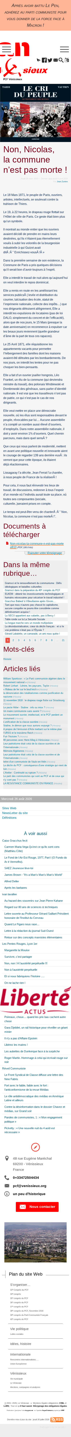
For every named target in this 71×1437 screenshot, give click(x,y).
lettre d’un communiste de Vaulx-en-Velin (24, 761)
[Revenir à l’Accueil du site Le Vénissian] (12, 69)
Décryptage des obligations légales (50, 1406)
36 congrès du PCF (19, 1302)
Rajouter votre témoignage (45, 553)
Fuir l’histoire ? (11, 736)
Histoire (7, 659)
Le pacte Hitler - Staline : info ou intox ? (24, 707)
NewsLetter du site (15, 813)
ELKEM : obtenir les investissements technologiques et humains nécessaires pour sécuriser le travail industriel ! (34, 596)
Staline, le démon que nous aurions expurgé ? (27, 725)
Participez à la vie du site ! (53, 1427)
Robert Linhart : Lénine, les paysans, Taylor (26, 685)
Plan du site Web (25, 1274)
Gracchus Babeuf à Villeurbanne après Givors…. (30, 601)
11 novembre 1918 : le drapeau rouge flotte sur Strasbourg (33, 700)
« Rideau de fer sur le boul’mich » (21, 689)
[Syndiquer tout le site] (57, 1419)
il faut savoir (26, 1406)
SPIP (62, 1410)
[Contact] (55, 60)
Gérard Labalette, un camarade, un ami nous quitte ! (32, 633)
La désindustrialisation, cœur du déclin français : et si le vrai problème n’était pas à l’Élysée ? (34, 628)
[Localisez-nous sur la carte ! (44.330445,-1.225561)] (35, 1147)
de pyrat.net (29, 1410)
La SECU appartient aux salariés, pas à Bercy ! (30, 615)
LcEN (6, 1406)
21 (63, 640)
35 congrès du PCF (19, 1298)
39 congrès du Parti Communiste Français (29, 1315)
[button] (39, 60)
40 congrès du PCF (19, 1319)
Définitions (9, 817)
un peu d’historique (29, 1194)
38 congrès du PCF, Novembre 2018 (26, 1311)
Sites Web (9, 808)
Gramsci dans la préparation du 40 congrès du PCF (32, 590)
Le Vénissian (15, 1383)
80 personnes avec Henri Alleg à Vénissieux (26, 740)
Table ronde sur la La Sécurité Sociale (25, 619)
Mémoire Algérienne (13, 751)
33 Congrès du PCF (19, 1290)
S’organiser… (20, 1285)
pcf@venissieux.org (29, 1186)
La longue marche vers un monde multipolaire (29, 623)
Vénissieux (18, 1373)
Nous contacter (42, 1207)
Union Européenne (18, 1364)
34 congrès (15, 1294)
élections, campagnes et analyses (25, 1387)
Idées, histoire (20, 1344)
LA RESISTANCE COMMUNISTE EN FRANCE (28, 783)
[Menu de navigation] (6, 49)
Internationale (20, 1354)
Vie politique (19, 1329)
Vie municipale (16, 1379)
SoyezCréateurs (47, 1410)
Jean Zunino (62, 181)
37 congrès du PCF (19, 1306)
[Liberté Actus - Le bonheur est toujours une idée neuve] (35, 1000)
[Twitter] (50, 60)
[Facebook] (44, 60)
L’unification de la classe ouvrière (20, 722)
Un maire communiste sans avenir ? (22, 711)
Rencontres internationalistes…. (24, 1359)
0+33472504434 (26, 1178)
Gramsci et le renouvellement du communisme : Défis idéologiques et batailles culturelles (33, 585)
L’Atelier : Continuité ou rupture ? (20, 772)
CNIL (62, 1403)
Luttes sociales (16, 1334)
